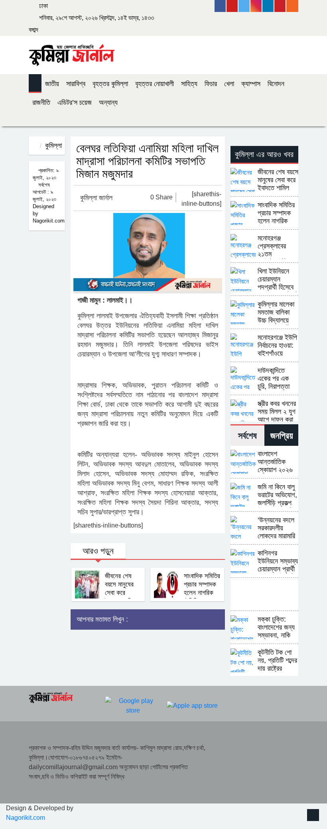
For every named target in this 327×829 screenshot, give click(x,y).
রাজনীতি (41, 102)
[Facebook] (221, 6)
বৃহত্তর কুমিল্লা (110, 84)
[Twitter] (244, 6)
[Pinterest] (280, 6)
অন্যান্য (108, 102)
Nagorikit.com (25, 817)
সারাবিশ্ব (75, 84)
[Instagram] (256, 6)
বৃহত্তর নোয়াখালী (154, 84)
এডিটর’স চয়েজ (74, 102)
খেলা (229, 84)
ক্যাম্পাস (250, 84)
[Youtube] (232, 6)
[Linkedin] (268, 6)
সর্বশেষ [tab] (247, 436)
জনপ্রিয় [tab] (281, 436)
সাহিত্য (189, 84)
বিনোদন (276, 84)
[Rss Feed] (292, 6)
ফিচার (211, 84)
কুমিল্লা (53, 146)
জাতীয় (52, 84)
